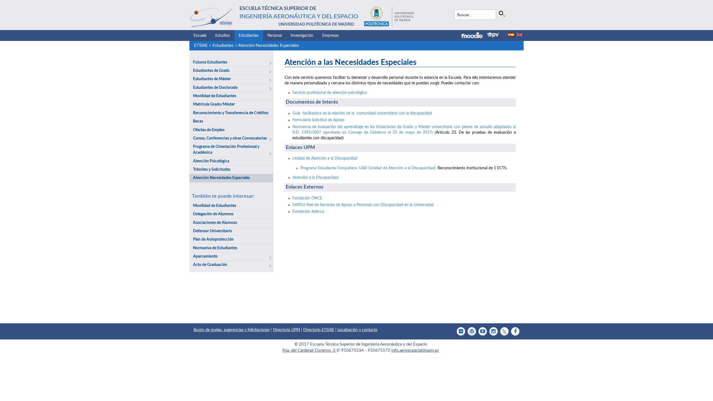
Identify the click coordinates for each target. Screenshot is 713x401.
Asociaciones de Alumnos (215, 223)
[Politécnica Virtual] (493, 35)
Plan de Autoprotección (213, 239)
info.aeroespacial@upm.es (415, 350)
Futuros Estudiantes (210, 62)
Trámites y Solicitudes (211, 170)
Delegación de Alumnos (213, 214)
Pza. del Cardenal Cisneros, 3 (309, 350)
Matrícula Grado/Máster (214, 104)
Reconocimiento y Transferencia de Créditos (230, 113)
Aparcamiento (205, 256)
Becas (198, 121)
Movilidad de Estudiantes (214, 96)
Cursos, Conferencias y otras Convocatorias (230, 138)
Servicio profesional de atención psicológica (329, 93)
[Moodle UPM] (474, 36)
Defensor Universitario (212, 231)
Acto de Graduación (210, 265)
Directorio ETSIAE (318, 330)
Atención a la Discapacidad (315, 178)
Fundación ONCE (307, 198)
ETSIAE (201, 45)
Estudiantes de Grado (211, 71)
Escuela (200, 36)
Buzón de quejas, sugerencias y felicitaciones (232, 330)
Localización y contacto (357, 330)
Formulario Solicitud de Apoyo (318, 120)
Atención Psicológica (211, 161)
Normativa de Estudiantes (215, 248)
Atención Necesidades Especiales (268, 45)
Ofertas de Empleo (208, 130)
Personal (274, 36)
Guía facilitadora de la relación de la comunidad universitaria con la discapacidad (362, 113)
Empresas (330, 36)
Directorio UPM (286, 330)
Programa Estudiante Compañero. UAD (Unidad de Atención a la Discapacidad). (368, 168)
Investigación (302, 36)
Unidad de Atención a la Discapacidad (324, 158)
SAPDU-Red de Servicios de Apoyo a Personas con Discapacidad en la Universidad (363, 205)
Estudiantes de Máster (212, 79)
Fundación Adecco (308, 212)
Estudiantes (248, 36)
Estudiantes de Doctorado (215, 88)
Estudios (222, 36)
